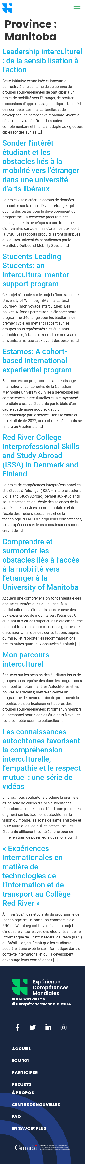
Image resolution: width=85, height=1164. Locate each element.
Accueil (21, 1049)
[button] (77, 8)
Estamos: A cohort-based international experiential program (37, 360)
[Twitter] (33, 1027)
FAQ (16, 1116)
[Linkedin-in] (48, 1027)
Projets (21, 1084)
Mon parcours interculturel (25, 659)
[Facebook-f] (17, 1027)
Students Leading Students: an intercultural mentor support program (35, 270)
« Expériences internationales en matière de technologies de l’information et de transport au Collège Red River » (36, 876)
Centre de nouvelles (36, 1104)
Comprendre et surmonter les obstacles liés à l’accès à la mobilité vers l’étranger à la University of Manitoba (40, 564)
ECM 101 (20, 1060)
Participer (25, 1072)
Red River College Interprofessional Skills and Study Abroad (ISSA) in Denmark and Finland (40, 455)
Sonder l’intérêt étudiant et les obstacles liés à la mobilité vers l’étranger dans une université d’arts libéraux (40, 166)
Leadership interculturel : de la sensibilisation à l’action (42, 60)
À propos (23, 1093)
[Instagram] (63, 1027)
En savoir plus (29, 1128)
